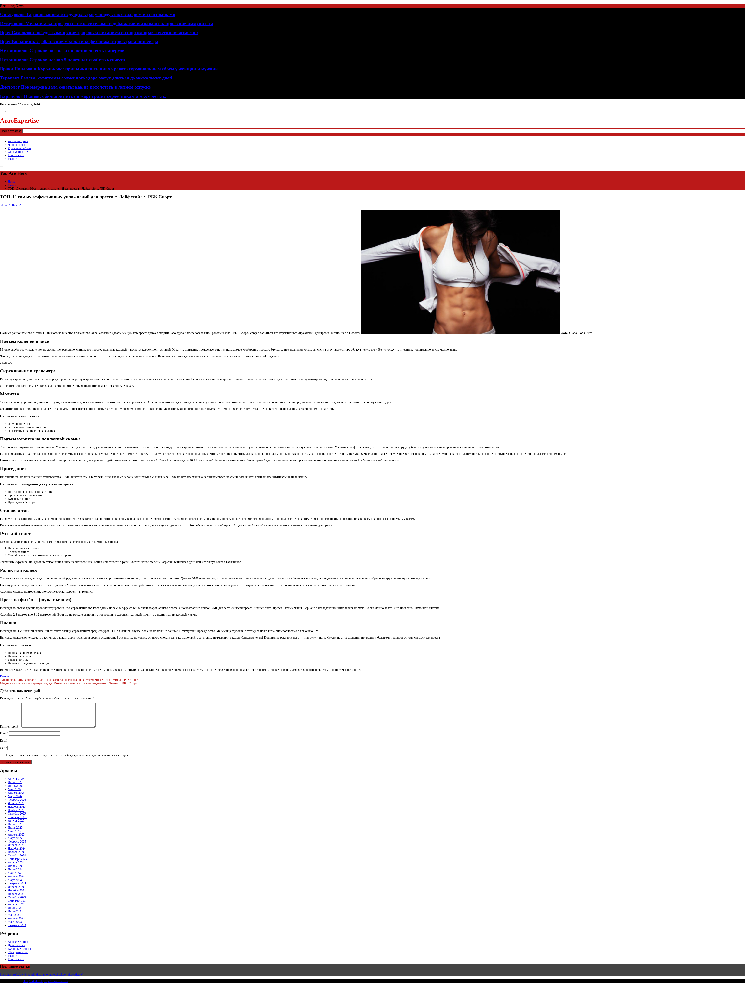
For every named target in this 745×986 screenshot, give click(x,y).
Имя (4, 733)
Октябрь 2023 (17, 897)
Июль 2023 (15, 907)
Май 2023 (14, 914)
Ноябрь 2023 (16, 893)
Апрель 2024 (16, 876)
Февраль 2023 (17, 925)
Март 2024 (15, 880)
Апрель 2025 (16, 834)
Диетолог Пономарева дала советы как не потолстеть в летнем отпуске (75, 87)
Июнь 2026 (15, 785)
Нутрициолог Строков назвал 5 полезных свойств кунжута (62, 59)
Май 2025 (14, 831)
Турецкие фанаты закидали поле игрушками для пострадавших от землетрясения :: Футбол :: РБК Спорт (69, 679)
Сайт (3, 747)
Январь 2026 (16, 803)
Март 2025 (15, 838)
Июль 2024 (15, 866)
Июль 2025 (15, 824)
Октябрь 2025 (17, 813)
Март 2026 (15, 796)
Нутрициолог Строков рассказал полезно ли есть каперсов (62, 50)
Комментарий (10, 726)
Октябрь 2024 (17, 855)
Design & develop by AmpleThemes (45, 981)
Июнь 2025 (15, 827)
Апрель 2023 (16, 918)
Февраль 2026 (17, 799)
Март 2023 (15, 921)
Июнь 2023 (15, 911)
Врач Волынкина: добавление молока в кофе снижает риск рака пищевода (79, 41)
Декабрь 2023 (17, 890)
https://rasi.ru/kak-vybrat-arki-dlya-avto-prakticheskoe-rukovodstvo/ (41, 974)
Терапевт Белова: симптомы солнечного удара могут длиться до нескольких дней (86, 77)
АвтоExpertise (19, 120)
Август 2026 (16, 778)
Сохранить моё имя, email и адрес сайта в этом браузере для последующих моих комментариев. (68, 755)
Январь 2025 (16, 845)
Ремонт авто (16, 155)
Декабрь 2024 (17, 848)
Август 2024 (16, 862)
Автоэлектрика (18, 141)
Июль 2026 (15, 782)
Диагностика (16, 144)
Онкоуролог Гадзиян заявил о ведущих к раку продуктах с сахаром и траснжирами (87, 14)
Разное (12, 158)
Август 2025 (16, 820)
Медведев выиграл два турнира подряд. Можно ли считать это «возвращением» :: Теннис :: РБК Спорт (68, 683)
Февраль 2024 (17, 883)
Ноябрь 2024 (16, 852)
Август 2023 (16, 904)
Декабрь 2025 (17, 806)
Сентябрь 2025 (17, 817)
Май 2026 (14, 789)
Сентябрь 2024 (17, 859)
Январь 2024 (16, 886)
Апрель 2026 (16, 792)
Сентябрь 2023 (17, 900)
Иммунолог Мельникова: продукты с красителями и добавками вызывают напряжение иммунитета (106, 23)
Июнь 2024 (15, 869)
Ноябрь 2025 (16, 810)
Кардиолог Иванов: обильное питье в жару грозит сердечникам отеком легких (83, 96)
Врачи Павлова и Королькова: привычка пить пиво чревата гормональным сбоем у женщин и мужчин (109, 68)
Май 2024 (14, 873)
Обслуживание (18, 151)
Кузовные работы (19, 148)
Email (5, 740)
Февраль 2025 (17, 841)
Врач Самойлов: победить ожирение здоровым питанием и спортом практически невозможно (99, 32)
